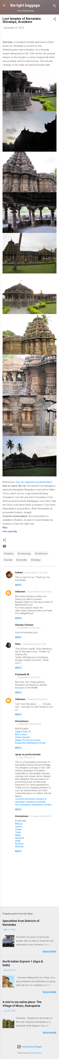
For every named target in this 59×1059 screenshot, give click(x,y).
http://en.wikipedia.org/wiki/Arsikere (34, 482)
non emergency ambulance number (33, 804)
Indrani (19, 572)
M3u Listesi (21, 734)
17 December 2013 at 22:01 (28, 677)
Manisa (18, 823)
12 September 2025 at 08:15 (28, 724)
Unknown (20, 591)
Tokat (18, 832)
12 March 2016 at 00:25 (37, 699)
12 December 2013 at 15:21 (28, 628)
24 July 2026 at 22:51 (25, 757)
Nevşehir (19, 838)
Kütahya (19, 843)
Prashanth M (22, 674)
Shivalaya (35, 559)
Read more (49, 951)
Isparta (18, 826)
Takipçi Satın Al (23, 731)
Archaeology (24, 553)
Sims (18, 644)
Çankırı (18, 829)
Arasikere (9, 553)
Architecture (41, 553)
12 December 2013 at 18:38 (34, 644)
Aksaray (19, 846)
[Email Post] (4, 547)
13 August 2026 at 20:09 (40, 816)
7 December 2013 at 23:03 (35, 572)
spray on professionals (28, 754)
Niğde (18, 835)
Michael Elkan (36, 1053)
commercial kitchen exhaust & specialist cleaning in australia (30, 800)
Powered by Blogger (31, 1046)
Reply (18, 585)
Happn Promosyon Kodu (27, 740)
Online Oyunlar (22, 737)
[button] (54, 19)
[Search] (54, 6)
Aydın (18, 840)
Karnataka (21, 559)
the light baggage (25, 5)
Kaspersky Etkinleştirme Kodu (30, 743)
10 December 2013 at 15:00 (39, 591)
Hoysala (8, 559)
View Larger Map (10, 531)
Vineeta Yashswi (24, 624)
